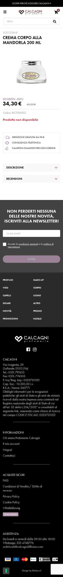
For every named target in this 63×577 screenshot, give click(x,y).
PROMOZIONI (10, 318)
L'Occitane (10, 33)
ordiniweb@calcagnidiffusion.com (23, 547)
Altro (36, 303)
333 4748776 (25, 543)
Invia (31, 259)
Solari (7, 303)
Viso (5, 287)
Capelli (7, 295)
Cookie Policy (11, 502)
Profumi (8, 280)
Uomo (37, 295)
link (16, 411)
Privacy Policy (11, 496)
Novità (7, 311)
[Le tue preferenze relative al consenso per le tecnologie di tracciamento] (6, 570)
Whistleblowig (11, 508)
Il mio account (11, 444)
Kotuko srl (36, 570)
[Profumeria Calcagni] (30, 12)
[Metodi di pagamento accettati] (31, 559)
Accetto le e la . (31, 245)
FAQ (5, 480)
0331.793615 (16, 372)
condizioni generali (28, 244)
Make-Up (38, 280)
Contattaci (9, 455)
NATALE (37, 318)
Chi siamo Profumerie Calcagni (21, 438)
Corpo (37, 287)
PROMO (37, 311)
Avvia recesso (10, 514)
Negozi (7, 450)
